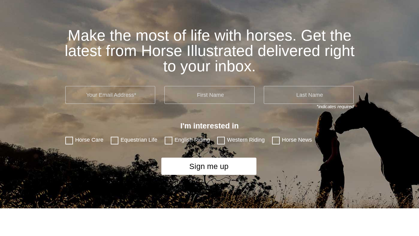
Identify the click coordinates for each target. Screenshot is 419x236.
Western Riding (246, 140)
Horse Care (89, 140)
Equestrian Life (139, 140)
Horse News (297, 140)
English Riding (192, 140)
